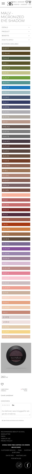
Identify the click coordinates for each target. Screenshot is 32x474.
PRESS (3, 436)
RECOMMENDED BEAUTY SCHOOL (13, 432)
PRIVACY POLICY (6, 441)
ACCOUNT (21, 2)
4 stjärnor (7, 405)
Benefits (5, 36)
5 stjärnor (9, 405)
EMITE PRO (10, 455)
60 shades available (10, 44)
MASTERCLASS (21, 455)
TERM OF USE (5, 438)
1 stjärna (2, 405)
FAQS (20, 450)
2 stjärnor (4, 405)
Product (5, 31)
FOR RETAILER (16, 458)
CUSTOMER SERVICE (8, 450)
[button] (3, 3)
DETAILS (5, 27)
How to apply (7, 40)
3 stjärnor (6, 405)
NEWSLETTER (5, 434)
